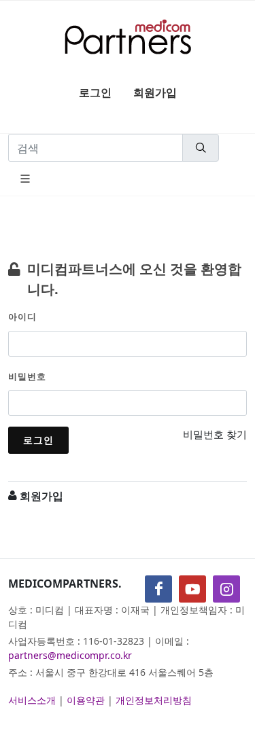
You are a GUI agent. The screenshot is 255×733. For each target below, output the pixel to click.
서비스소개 (32, 700)
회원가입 (155, 92)
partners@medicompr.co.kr (70, 655)
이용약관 (86, 700)
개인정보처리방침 (154, 700)
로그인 (95, 92)
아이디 (22, 316)
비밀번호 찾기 (215, 434)
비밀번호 (27, 376)
